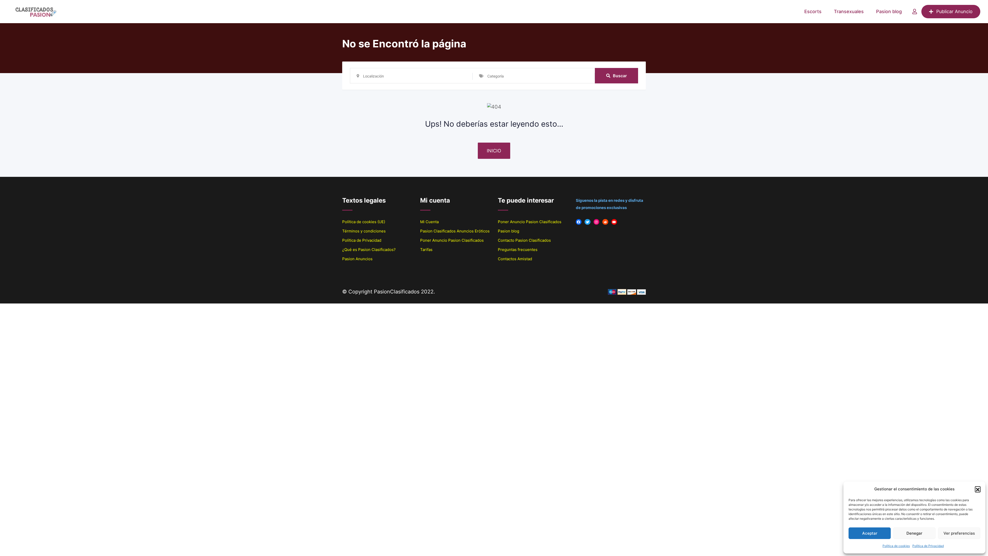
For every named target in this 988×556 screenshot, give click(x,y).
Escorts (813, 11)
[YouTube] (614, 222)
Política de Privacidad (928, 546)
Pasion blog (889, 11)
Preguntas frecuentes (517, 249)
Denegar (914, 533)
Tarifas (426, 249)
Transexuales (849, 11)
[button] (977, 489)
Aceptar (869, 533)
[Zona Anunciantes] (914, 11)
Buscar (620, 75)
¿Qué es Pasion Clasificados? (369, 249)
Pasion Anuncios (357, 258)
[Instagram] (596, 222)
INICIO (494, 150)
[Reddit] (605, 222)
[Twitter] (587, 222)
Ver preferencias (959, 533)
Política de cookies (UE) (363, 221)
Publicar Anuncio (954, 11)
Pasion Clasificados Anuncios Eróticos (455, 231)
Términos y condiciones (364, 231)
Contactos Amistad (515, 258)
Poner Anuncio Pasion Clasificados (452, 240)
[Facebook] (579, 222)
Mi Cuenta (429, 221)
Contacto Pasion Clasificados (524, 240)
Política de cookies (896, 546)
